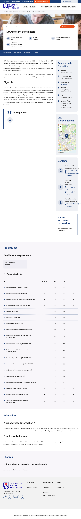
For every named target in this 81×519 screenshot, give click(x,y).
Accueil (5, 11)
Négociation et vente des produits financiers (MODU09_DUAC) (18, 336)
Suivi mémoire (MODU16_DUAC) (15, 376)
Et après (36, 52)
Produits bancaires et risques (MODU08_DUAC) (19, 329)
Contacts (59, 490)
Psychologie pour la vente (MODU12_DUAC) (18, 358)
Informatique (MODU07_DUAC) (15, 323)
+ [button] (60, 127)
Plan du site (60, 487)
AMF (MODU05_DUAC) (12, 311)
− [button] (60, 130)
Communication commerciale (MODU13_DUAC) (19, 364)
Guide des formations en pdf (50, 7)
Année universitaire (29, 7)
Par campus (46, 493)
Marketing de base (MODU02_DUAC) (16, 293)
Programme (17, 52)
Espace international (28, 1)
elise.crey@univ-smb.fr (71, 193)
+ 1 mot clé (19, 46)
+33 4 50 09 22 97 (71, 188)
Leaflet (60, 150)
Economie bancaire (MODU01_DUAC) (17, 287)
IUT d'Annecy (64, 84)
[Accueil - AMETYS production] (11, 6)
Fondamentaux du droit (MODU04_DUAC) (18, 305)
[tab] (15, 264)
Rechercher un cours (69, 7)
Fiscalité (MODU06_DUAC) (14, 317)
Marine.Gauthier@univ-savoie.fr (73, 174)
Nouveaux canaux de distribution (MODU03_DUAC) (20, 299)
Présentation (7, 52)
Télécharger (67, 27)
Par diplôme (46, 487)
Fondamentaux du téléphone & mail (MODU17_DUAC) (21, 382)
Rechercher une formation (33, 490)
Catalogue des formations (14, 11)
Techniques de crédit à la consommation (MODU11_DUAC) (17, 351)
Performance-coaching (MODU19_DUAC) (18, 394)
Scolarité (7, 1)
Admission (27, 52)
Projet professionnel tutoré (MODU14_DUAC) (19, 370)
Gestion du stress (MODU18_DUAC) (16, 388)
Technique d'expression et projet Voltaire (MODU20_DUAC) (17, 401)
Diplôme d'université (26, 11)
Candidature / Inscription (42, 1)
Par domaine (46, 490)
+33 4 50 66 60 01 (72, 171)
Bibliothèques (16, 1)
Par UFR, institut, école (49, 495)
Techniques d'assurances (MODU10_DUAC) (18, 344)
